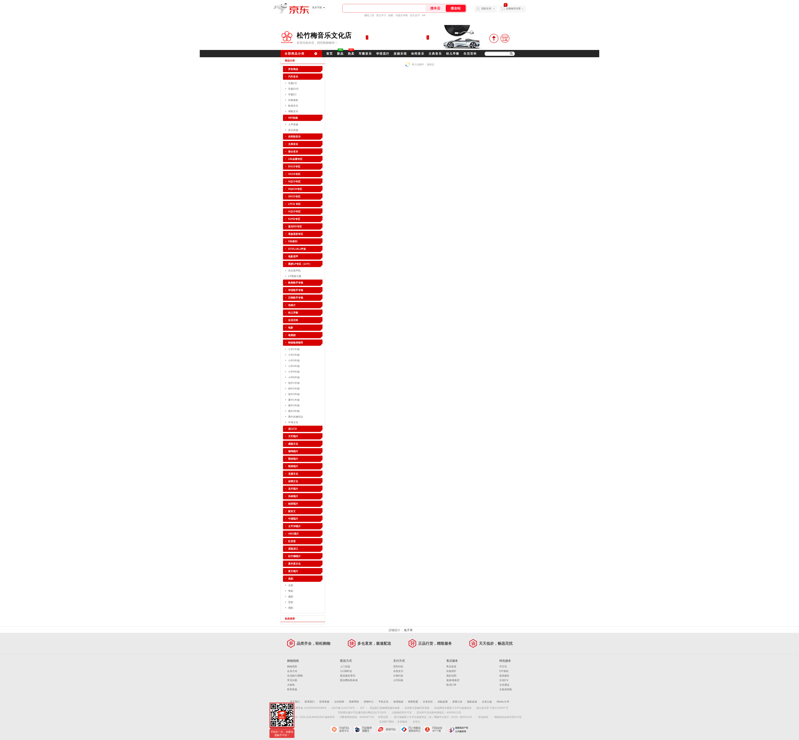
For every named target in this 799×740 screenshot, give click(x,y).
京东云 (416, 721)
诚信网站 (388, 729)
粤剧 (290, 591)
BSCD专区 (294, 166)
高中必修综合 (295, 416)
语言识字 (415, 15)
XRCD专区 (294, 196)
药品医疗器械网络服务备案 (385, 707)
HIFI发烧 (293, 117)
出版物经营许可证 (402, 712)
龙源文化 (293, 473)
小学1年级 (294, 349)
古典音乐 (435, 53)
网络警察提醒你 (364, 729)
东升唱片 (293, 488)
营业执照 (483, 717)
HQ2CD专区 (295, 189)
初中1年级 (294, 383)
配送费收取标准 (349, 680)
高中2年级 (294, 405)
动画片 (292, 305)
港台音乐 (293, 151)
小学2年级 (294, 354)
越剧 (290, 596)
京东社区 (428, 701)
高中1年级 (294, 399)
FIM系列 (292, 241)
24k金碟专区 (295, 159)
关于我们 (295, 701)
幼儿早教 (452, 53)
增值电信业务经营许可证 (508, 717)
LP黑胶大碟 (294, 276)
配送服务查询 (347, 675)
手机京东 (383, 701)
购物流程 (292, 666)
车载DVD (293, 88)
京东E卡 (504, 680)
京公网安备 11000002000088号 (309, 707)
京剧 (290, 585)
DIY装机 (504, 671)
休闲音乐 (417, 53)
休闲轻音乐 (294, 136)
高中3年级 (294, 411)
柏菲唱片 (293, 503)
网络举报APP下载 (434, 729)
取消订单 (451, 684)
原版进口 (293, 548)
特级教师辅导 (295, 342)
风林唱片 (293, 496)
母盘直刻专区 (295, 234)
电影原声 (293, 256)
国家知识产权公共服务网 (458, 729)
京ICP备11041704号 (343, 707)
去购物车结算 (513, 8)
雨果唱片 (293, 466)
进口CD (292, 428)
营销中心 (369, 701)
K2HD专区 (294, 219)
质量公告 (457, 701)
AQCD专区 (294, 211)
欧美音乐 (293, 105)
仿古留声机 (294, 270)
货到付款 (398, 666)
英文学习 (381, 15)
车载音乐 (365, 53)
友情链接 (398, 701)
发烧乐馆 (400, 53)
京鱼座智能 (505, 689)
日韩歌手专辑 (295, 297)
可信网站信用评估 (341, 729)
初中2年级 (294, 388)
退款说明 (451, 675)
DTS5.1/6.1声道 (297, 248)
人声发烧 (293, 124)
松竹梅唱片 (294, 556)
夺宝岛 (503, 666)
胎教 (390, 15)
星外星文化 (294, 563)
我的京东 (486, 8)
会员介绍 (292, 671)
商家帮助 (354, 701)
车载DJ (292, 94)
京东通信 (504, 684)
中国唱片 (293, 518)
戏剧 (290, 578)
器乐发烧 (293, 130)
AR (424, 15)
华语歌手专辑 (295, 290)
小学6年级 (294, 377)
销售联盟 (413, 701)
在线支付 (398, 671)
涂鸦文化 (293, 481)
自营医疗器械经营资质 (416, 707)
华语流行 (383, 53)
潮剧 (290, 607)
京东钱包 (402, 721)
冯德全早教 (401, 15)
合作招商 (339, 701)
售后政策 (451, 666)
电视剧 (292, 335)
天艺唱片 (293, 436)
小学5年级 (294, 371)
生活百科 (470, 53)
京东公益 (487, 701)
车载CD (292, 83)
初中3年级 (294, 394)
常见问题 (292, 680)
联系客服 (292, 689)
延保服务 (504, 675)
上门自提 (345, 666)
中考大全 (293, 422)
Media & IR (503, 701)
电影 (290, 327)
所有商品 (293, 69)
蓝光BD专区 (295, 226)
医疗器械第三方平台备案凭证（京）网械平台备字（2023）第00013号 (433, 717)
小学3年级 (294, 360)
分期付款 (398, 675)
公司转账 (398, 680)
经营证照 (383, 717)
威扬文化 (293, 443)
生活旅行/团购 (295, 675)
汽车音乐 (293, 76)
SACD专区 (294, 174)
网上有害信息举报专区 (411, 729)
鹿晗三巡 (369, 15)
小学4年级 (294, 366)
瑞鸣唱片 (293, 451)
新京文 (292, 511)
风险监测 (443, 701)
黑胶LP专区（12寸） (300, 263)
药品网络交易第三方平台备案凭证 (453, 707)
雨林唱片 (293, 458)
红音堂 (292, 541)
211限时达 (346, 671)
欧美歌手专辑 (295, 282)
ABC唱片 (293, 533)
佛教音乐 (293, 111)
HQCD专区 (294, 181)
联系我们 (310, 701)
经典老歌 (293, 100)
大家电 (291, 684)
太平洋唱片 (294, 526)
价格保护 (451, 671)
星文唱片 (293, 571)
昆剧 (290, 602)
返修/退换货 (452, 680)
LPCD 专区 (294, 204)
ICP (362, 707)
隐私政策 (472, 701)
